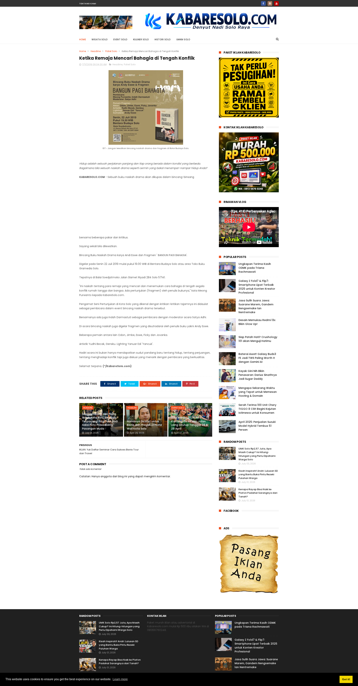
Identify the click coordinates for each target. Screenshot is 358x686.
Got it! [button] (346, 679)
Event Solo (120, 39)
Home (82, 39)
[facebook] (263, 3)
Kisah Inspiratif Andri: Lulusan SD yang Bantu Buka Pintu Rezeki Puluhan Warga (258, 474)
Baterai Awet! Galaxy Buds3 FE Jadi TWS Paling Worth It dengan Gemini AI (257, 358)
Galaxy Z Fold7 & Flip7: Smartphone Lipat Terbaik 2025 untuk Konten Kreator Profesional (256, 287)
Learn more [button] (120, 679)
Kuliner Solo (141, 39)
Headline (96, 51)
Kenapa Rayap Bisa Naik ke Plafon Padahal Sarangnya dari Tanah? (257, 493)
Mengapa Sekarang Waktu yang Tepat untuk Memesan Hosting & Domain (257, 392)
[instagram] (270, 3)
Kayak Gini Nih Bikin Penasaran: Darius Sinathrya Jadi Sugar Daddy (257, 375)
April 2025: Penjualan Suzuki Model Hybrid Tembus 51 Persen (257, 426)
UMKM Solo (183, 39)
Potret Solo (111, 51)
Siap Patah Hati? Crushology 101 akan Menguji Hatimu (257, 339)
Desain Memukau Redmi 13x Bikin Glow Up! (256, 322)
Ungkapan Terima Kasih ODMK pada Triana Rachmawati (254, 268)
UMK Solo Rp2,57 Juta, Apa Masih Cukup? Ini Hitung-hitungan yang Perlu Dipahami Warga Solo (256, 454)
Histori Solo (163, 39)
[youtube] (276, 3)
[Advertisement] (145, 207)
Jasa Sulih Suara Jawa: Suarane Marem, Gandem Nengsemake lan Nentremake (255, 306)
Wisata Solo (100, 39)
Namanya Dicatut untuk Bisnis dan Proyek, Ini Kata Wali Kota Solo (144, 424)
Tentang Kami (87, 3)
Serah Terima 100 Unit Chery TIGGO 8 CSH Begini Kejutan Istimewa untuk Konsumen (257, 409)
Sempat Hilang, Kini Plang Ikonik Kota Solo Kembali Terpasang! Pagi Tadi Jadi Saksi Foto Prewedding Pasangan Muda (100, 421)
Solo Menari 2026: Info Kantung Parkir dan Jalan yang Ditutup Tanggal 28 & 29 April (189, 423)
